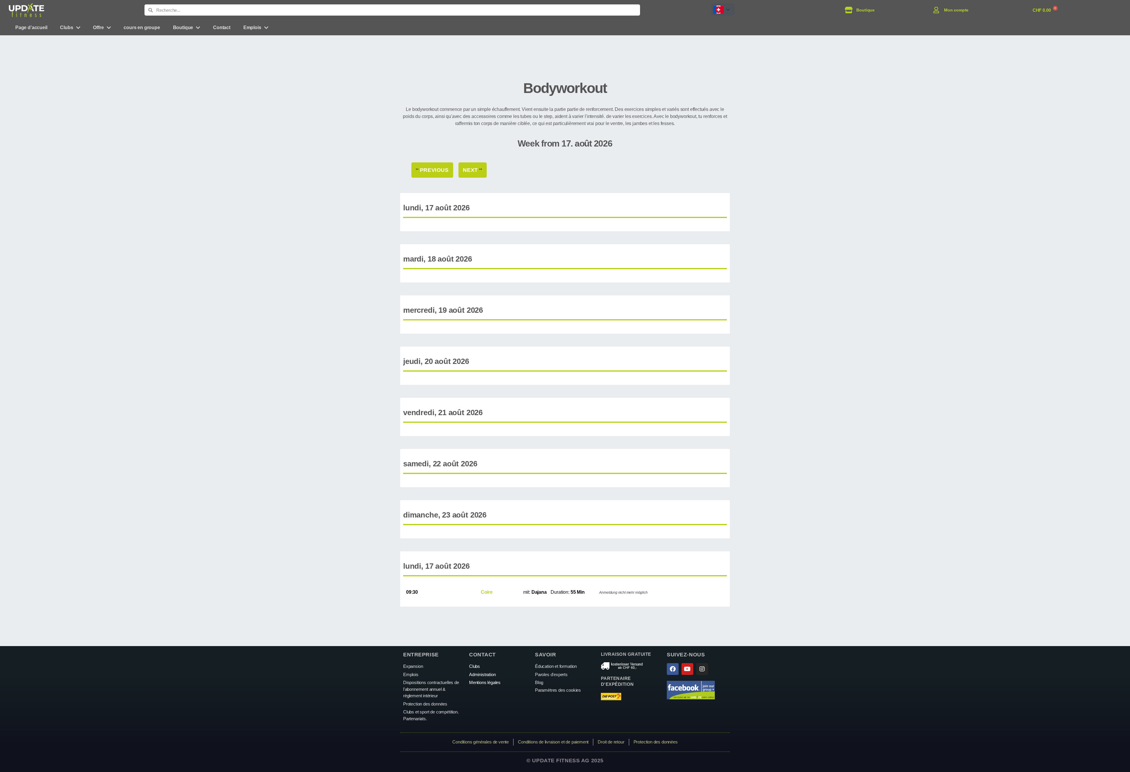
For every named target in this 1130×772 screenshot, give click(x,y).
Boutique (183, 27)
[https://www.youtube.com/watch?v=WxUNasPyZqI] (687, 669)
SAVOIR (545, 655)
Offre (98, 27)
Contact (221, 27)
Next (472, 170)
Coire (487, 592)
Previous (432, 170)
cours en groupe (142, 27)
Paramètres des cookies (558, 690)
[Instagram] (702, 669)
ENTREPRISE (421, 655)
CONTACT (482, 655)
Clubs (66, 27)
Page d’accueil (31, 27)
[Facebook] (673, 669)
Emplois (252, 27)
